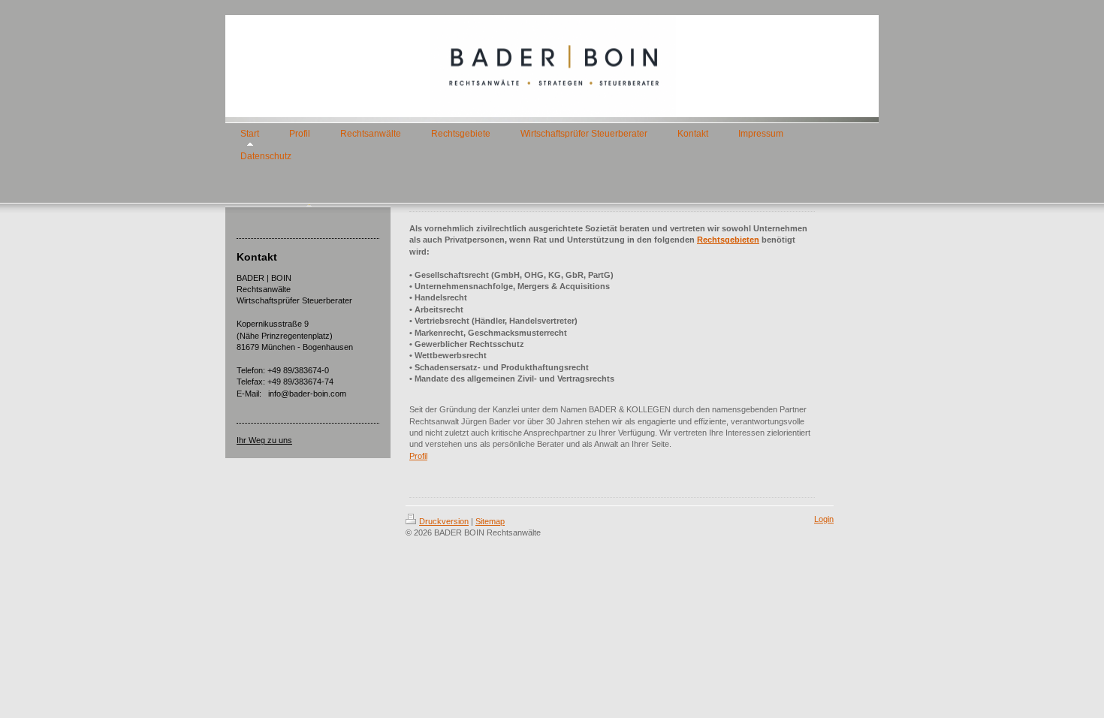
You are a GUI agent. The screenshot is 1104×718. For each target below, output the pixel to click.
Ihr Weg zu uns (264, 440)
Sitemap (490, 521)
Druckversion (444, 521)
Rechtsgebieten (728, 239)
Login (824, 518)
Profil (418, 455)
